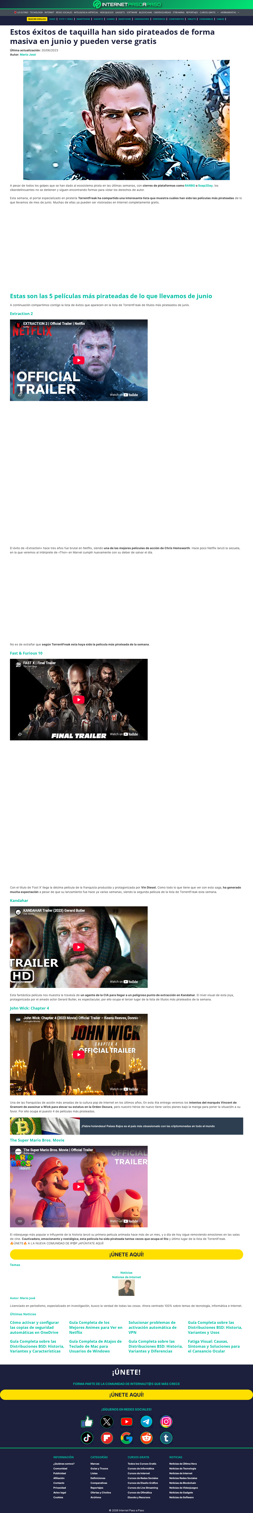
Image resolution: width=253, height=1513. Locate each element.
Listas (94, 1473)
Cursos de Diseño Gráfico (143, 1482)
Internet (49, 12)
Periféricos (159, 19)
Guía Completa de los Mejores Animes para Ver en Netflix (95, 1327)
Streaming (179, 12)
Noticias (126, 1272)
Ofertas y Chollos (101, 1492)
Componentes (176, 19)
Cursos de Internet (139, 1473)
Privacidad (59, 1487)
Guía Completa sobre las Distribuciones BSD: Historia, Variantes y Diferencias (156, 1346)
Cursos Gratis (207, 12)
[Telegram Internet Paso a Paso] (146, 1421)
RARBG (190, 185)
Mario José (28, 54)
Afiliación (59, 1478)
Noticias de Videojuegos (183, 1487)
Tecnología (36, 12)
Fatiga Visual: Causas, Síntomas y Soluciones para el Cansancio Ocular (214, 1346)
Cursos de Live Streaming (143, 1487)
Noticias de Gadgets (181, 1492)
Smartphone (83, 19)
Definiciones (98, 1478)
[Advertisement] (126, 233)
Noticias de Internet (126, 1277)
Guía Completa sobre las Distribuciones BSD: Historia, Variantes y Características (37, 1346)
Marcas (95, 1463)
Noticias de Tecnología (182, 1468)
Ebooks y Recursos (139, 1497)
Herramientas (228, 12)
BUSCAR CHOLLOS (37, 19)
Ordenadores (142, 19)
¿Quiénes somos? (64, 1463)
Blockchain (145, 12)
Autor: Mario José (22, 1298)
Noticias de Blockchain (182, 1482)
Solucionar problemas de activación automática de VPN (153, 1327)
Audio (52, 19)
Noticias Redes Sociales (183, 1478)
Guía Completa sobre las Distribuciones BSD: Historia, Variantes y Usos (215, 1327)
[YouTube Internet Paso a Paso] (126, 1421)
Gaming (111, 19)
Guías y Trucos (99, 1468)
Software (132, 12)
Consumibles (206, 19)
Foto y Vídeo (66, 19)
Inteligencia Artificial (86, 12)
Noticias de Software (181, 1497)
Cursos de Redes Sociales (143, 1478)
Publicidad (59, 1473)
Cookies (58, 1497)
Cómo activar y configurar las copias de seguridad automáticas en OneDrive (34, 1327)
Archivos (96, 1497)
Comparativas (99, 1482)
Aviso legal (59, 1492)
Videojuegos (107, 12)
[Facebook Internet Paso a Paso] (87, 1421)
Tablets (191, 19)
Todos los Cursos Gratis (142, 1463)
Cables (220, 19)
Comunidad (60, 1468)
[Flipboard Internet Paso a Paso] (106, 1437)
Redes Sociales (64, 12)
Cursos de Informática (141, 1468)
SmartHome (124, 19)
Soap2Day (205, 185)
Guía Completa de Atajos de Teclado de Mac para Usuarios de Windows (95, 1346)
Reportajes (192, 12)
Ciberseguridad (162, 12)
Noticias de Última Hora (183, 1463)
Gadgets (120, 12)
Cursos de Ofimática (140, 1492)
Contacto (58, 1482)
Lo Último (22, 12)
